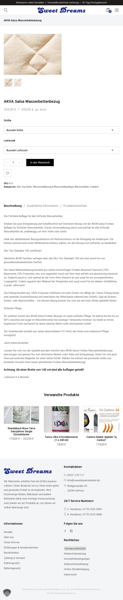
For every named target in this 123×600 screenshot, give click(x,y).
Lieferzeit (9, 140)
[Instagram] (71, 531)
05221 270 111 (75, 475)
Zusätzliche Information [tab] (42, 205)
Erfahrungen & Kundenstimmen (21, 547)
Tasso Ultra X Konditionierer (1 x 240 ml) (61, 438)
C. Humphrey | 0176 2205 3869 (84, 509)
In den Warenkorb (40, 162)
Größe (7, 120)
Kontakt (8, 532)
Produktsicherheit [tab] (75, 205)
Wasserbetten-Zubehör (87, 187)
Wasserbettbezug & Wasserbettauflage (53, 187)
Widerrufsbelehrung (75, 553)
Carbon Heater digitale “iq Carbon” (101, 438)
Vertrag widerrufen (75, 548)
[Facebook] (65, 531)
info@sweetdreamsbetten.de (83, 480)
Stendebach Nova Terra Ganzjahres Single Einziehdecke (21, 431)
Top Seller (27, 187)
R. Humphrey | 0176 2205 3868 (84, 514)
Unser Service (12, 542)
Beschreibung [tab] (13, 205)
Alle (19, 187)
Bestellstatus (11, 552)
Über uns (9, 537)
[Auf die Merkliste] (7, 173)
